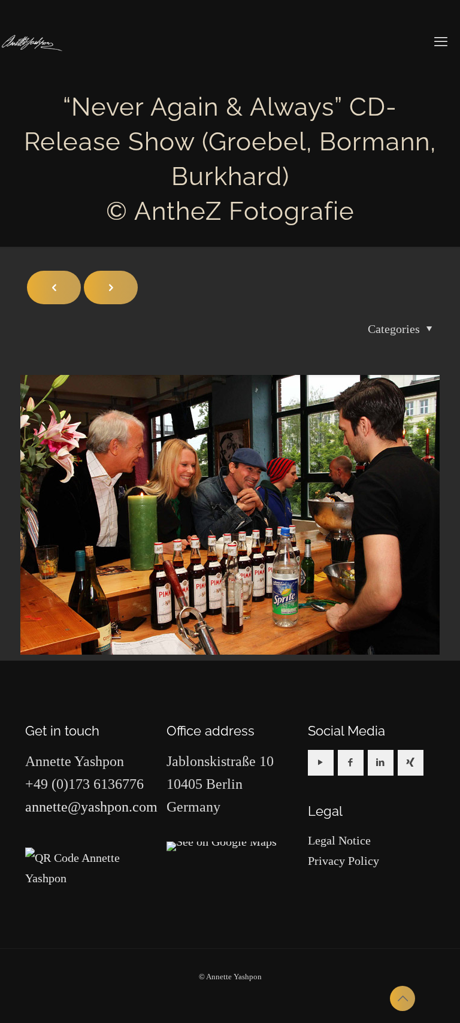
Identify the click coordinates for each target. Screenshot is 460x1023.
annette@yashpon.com (91, 807)
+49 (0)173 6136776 (84, 784)
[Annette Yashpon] (32, 42)
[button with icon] (321, 763)
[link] (222, 846)
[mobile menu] (441, 42)
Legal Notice (339, 840)
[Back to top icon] (402, 998)
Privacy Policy (343, 860)
